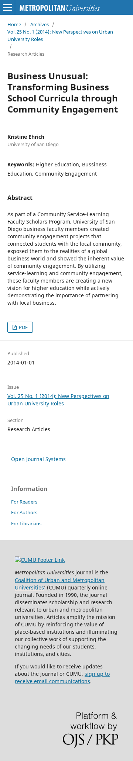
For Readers (24, 501)
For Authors (24, 512)
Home (14, 24)
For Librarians (26, 523)
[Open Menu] (7, 7)
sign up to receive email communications (62, 677)
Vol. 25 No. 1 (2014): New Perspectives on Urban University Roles (60, 35)
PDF (23, 327)
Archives (39, 24)
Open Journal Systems (38, 459)
